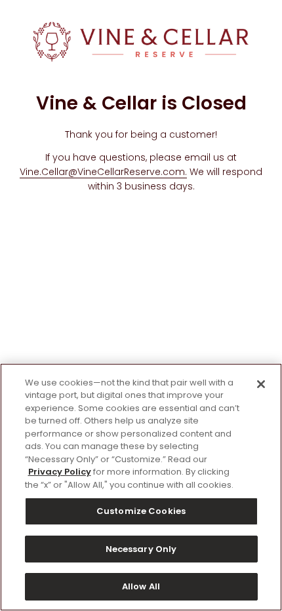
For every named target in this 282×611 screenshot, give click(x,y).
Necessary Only (141, 549)
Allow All (141, 586)
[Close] (261, 384)
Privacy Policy (59, 471)
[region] (141, 487)
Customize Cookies (141, 511)
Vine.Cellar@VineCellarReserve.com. (103, 171)
